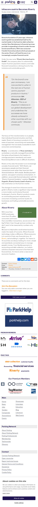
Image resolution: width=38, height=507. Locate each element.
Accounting (8, 366)
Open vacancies (7, 458)
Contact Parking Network (11, 455)
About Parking (7, 430)
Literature (19, 412)
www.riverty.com (14, 267)
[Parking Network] (10, 1)
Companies (6, 412)
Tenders (4, 410)
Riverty (4, 238)
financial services (23, 366)
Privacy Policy (7, 469)
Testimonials (6, 441)
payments (25, 371)
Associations (6, 415)
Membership (6, 438)
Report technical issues (10, 461)
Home (4, 401)
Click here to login (15, 290)
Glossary (5, 444)
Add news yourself (19, 297)
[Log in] (35, 2)
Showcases (20, 401)
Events (4, 418)
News (4, 404)
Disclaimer (5, 467)
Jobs (3, 407)
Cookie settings (19, 502)
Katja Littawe (13, 263)
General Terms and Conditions (12, 464)
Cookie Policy (6, 472)
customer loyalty (27, 362)
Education (19, 407)
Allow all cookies (19, 498)
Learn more (6, 493)
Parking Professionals (9, 436)
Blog (17, 410)
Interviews (19, 404)
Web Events (20, 415)
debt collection (12, 362)
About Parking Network (10, 433)
